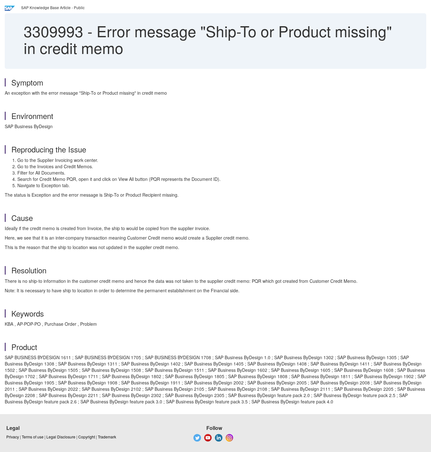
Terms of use (33, 436)
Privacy (12, 436)
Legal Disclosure (60, 436)
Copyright (86, 436)
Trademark (107, 436)
